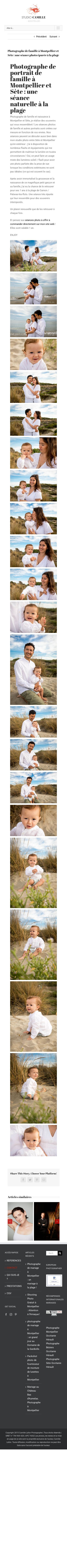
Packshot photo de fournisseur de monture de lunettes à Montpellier (33, 1368)
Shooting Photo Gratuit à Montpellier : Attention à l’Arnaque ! (33, 1304)
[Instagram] (11, 1314)
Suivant (53, 36)
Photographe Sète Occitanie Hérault (53, 1363)
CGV (9, 1293)
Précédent (41, 36)
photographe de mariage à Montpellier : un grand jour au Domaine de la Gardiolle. (33, 1335)
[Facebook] (6, 1314)
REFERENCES (13, 1260)
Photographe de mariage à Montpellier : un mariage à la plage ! (33, 1276)
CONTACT (12, 1267)
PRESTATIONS (13, 1286)
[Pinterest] (15, 1314)
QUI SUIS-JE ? (13, 1277)
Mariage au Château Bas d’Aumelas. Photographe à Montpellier (33, 1398)
